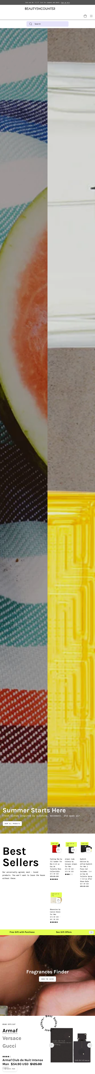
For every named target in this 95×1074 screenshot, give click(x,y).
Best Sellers (5, 856)
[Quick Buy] (73, 850)
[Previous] (51, 1045)
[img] (54, 879)
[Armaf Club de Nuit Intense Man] (71, 1045)
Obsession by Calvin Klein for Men (55, 912)
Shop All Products (12, 823)
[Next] (91, 932)
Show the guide (47, 979)
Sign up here (65, 2)
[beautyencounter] (40, 8)
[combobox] (47, 24)
